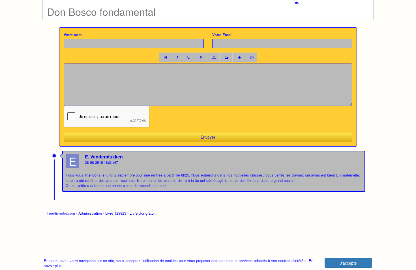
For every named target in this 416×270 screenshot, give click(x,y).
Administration (90, 213)
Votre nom (73, 34)
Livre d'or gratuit (143, 213)
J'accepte (348, 263)
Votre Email (222, 34)
